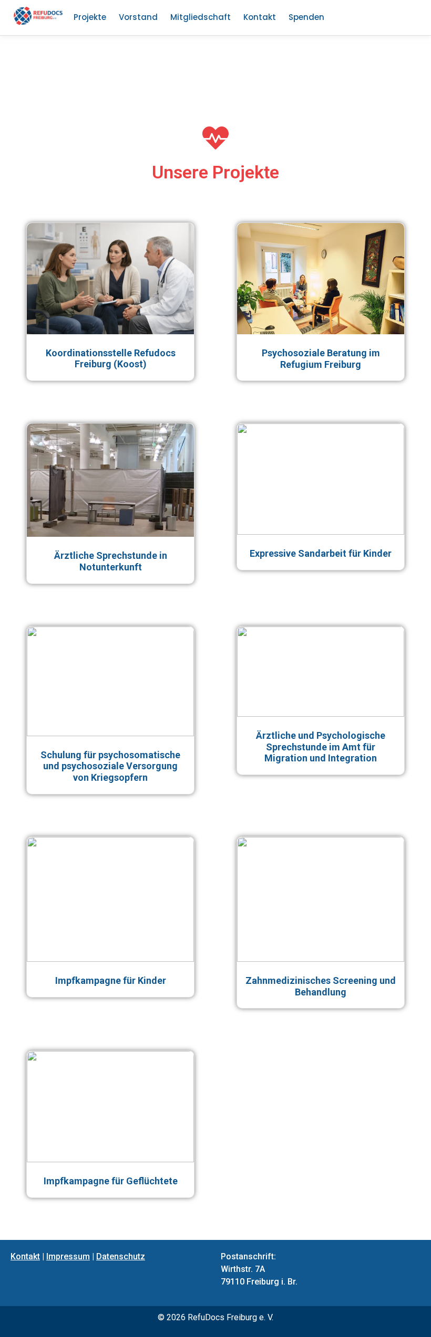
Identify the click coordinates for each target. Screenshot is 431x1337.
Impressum (68, 1256)
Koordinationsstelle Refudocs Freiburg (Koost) (111, 358)
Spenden (306, 17)
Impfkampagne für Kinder (110, 980)
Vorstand (138, 17)
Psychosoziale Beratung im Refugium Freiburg (321, 358)
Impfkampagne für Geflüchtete (111, 1180)
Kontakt (259, 17)
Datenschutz (120, 1256)
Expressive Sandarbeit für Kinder (321, 553)
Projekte (90, 17)
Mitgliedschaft (200, 17)
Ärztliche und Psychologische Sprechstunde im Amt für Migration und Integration (320, 746)
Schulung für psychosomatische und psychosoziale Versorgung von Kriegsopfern (110, 766)
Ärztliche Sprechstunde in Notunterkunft (110, 561)
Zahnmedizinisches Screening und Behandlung (320, 986)
